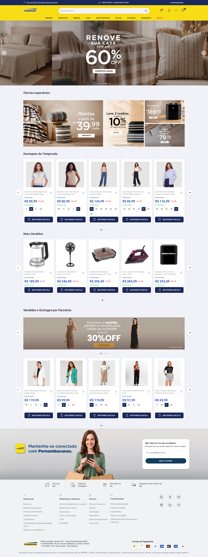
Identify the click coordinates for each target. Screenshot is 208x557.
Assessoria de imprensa (32, 512)
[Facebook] (170, 497)
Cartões (92, 508)
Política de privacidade (119, 504)
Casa (88, 18)
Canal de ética (115, 512)
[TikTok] (179, 505)
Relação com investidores (33, 530)
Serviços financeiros (97, 504)
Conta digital (94, 512)
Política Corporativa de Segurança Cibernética (123, 520)
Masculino (62, 18)
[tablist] (104, 228)
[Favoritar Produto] (51, 193)
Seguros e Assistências (98, 519)
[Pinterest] (161, 505)
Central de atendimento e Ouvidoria (72, 504)
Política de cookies (117, 508)
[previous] (18, 192)
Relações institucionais (32, 508)
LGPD (61, 519)
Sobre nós (27, 504)
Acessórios (146, 18)
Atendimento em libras (68, 508)
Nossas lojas (64, 512)
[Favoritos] (176, 10)
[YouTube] (179, 497)
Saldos (160, 18)
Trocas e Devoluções (67, 516)
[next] (190, 192)
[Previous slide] (4, 53)
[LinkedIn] (170, 505)
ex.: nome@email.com (156, 453)
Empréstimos (94, 516)
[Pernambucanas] (30, 10)
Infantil (76, 18)
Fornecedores (28, 519)
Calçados (131, 18)
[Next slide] (203, 53)
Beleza (118, 18)
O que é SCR (94, 523)
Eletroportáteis (103, 18)
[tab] (98, 83)
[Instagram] (161, 497)
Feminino (49, 18)
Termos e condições (118, 516)
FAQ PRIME (63, 523)
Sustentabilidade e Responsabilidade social (37, 524)
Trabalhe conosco (30, 516)
